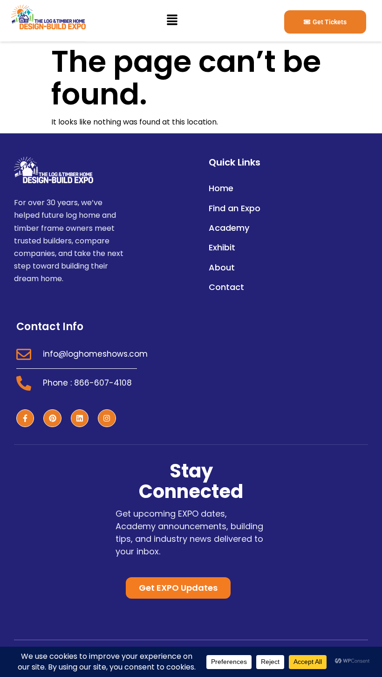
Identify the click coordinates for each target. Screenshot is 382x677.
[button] (172, 20)
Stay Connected (191, 481)
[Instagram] (107, 418)
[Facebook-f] (25, 418)
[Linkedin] (80, 418)
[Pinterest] (52, 418)
